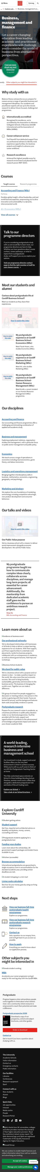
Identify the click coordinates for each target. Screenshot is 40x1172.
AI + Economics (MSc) (11, 209)
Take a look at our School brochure (17, 792)
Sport (5, 1084)
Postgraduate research (12, 707)
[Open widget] (35, 1167)
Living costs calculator (12, 881)
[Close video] (35, 310)
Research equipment (10, 1082)
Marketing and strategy (13, 489)
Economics (7, 454)
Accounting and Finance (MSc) (15, 191)
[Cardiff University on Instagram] (4, 1120)
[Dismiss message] (38, 1160)
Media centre (8, 1110)
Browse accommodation (13, 862)
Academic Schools (9, 1058)
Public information (9, 1069)
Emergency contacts (10, 1066)
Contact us (14, 933)
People (5, 1113)
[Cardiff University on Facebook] (8, 1120)
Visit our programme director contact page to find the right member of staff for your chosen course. (19, 265)
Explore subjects (11, 9)
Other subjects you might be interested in (21, 82)
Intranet (6, 1108)
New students (8, 1092)
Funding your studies (11, 844)
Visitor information (9, 1060)
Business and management (14, 437)
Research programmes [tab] (28, 184)
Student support (9, 825)
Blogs (5, 1097)
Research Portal (9, 1116)
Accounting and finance (13, 419)
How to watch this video (20, 321)
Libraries (6, 1076)
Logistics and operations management (20, 472)
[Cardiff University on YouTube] (20, 1120)
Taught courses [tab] (9, 184)
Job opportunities (9, 1105)
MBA (4, 973)
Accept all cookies (20, 1161)
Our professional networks (14, 641)
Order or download (20, 1030)
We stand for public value (13, 669)
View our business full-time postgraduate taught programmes (21, 910)
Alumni (5, 1095)
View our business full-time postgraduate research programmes (21, 922)
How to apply (15, 944)
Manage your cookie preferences (20, 1167)
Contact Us (33, 1161)
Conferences (7, 1079)
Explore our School (11, 789)
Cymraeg (31, 3)
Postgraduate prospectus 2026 (15, 1013)
